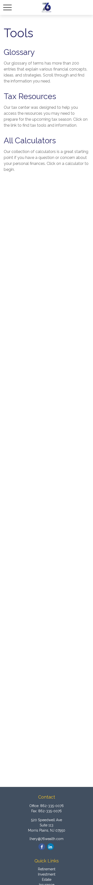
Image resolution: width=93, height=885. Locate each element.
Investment (46, 874)
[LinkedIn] (50, 846)
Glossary (19, 52)
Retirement (46, 869)
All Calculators (30, 140)
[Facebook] (41, 846)
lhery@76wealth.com (46, 839)
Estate (46, 880)
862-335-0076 (52, 806)
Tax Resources (30, 96)
